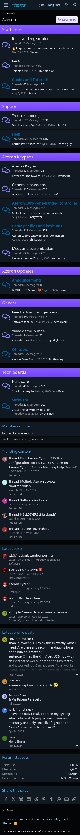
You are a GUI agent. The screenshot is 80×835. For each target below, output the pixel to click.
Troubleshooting (26, 115)
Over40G (14, 680)
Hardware (20, 381)
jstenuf (53, 194)
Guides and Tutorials (30, 79)
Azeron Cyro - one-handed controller (44, 203)
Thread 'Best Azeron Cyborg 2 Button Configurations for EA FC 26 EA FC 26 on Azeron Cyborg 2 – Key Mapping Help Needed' (43, 462)
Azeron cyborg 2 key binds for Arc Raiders (38, 236)
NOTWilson (69, 778)
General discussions (29, 184)
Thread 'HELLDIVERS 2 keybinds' (32, 514)
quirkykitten (57, 340)
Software (20, 400)
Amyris (13, 639)
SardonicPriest (18, 695)
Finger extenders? (23, 258)
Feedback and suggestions (34, 312)
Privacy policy (51, 819)
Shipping (17, 71)
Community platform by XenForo (37, 831)
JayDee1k (64, 176)
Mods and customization (32, 248)
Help (16, 134)
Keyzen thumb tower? (26, 176)
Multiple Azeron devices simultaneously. (37, 213)
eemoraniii (60, 322)
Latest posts (12, 548)
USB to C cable (21, 194)
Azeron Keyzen (25, 166)
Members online (16, 426)
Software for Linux (23, 322)
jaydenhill (27, 639)
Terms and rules (30, 819)
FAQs (16, 61)
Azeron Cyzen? (21, 359)
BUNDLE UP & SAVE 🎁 (26, 290)
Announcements (27, 280)
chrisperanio (38, 239)
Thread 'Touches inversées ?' (29, 528)
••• (76, 674)
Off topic (20, 349)
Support (10, 106)
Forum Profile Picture (25, 144)
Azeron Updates (18, 271)
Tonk (12, 709)
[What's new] (66, 5)
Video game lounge (28, 330)
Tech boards (14, 372)
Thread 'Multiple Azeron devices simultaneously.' (32, 483)
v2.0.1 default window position (31, 410)
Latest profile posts (18, 632)
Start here (12, 29)
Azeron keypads (17, 157)
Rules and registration (30, 38)
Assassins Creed (22, 340)
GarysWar (36, 217)
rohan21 (60, 125)
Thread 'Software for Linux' (28, 500)
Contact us (10, 819)
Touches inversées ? (24, 125)
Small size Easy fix (23, 391)
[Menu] (6, 5)
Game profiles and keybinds (37, 225)
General (10, 303)
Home (7, 823)
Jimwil (12, 737)
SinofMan (58, 391)
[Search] (75, 5)
